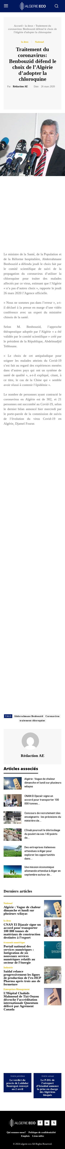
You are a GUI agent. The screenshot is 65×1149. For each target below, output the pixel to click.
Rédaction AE (20, 86)
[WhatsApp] (45, 97)
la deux (29, 25)
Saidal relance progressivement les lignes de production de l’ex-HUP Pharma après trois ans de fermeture (22, 978)
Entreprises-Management (16, 989)
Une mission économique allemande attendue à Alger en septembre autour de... (42, 871)
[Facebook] (20, 97)
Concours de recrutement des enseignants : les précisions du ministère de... (42, 817)
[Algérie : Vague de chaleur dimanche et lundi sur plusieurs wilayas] (13, 783)
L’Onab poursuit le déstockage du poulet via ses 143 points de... (42, 834)
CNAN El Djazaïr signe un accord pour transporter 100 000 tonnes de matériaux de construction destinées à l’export (22, 931)
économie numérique (14, 942)
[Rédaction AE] (32, 741)
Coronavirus (53, 716)
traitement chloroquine (32, 720)
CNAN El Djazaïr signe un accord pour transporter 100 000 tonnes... (41, 800)
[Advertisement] (32, 215)
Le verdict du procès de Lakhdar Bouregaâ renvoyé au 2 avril (17, 1084)
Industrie (8, 967)
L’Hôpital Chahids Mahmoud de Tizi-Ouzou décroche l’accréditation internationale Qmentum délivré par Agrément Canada (21, 1001)
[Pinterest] (36, 97)
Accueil (18, 25)
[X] (28, 97)
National (39, 42)
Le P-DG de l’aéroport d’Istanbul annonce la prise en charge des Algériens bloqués (47, 1087)
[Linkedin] (46, 1122)
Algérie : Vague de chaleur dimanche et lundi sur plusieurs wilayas (42, 782)
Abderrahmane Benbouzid (28, 716)
